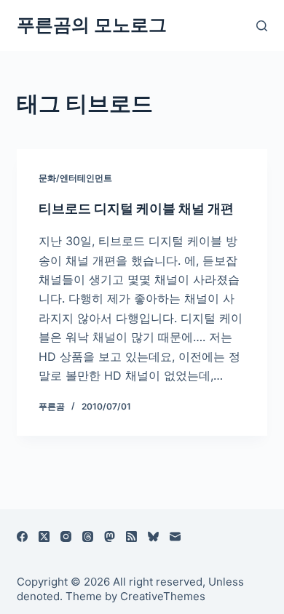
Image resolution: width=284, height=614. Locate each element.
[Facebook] (22, 536)
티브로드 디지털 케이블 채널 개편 (136, 208)
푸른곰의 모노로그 (92, 25)
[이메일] (175, 536)
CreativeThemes (162, 596)
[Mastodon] (109, 536)
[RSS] (131, 536)
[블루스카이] (153, 536)
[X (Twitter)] (44, 536)
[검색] (261, 25)
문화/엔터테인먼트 (75, 177)
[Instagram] (65, 536)
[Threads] (87, 536)
